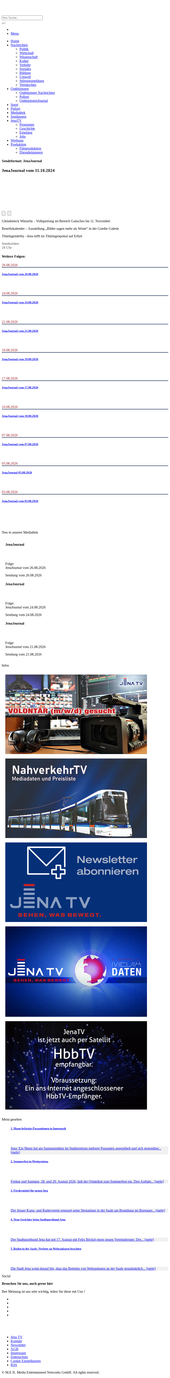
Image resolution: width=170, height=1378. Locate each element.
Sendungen (18, 116)
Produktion (18, 144)
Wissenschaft (28, 57)
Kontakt (16, 1341)
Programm (26, 124)
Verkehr (25, 65)
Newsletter (18, 1345)
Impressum (18, 1353)
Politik (24, 49)
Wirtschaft (26, 53)
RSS (14, 1365)
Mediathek (18, 112)
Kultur (24, 61)
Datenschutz (19, 1357)
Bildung (25, 73)
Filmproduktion (30, 148)
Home (15, 41)
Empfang (25, 132)
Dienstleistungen (31, 152)
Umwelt (25, 77)
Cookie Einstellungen (26, 1361)
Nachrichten (19, 45)
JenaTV (16, 120)
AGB (14, 1349)
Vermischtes (27, 85)
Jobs (22, 136)
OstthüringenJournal (33, 101)
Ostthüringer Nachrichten (37, 93)
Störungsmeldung (31, 81)
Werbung (17, 140)
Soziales (25, 69)
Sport (14, 104)
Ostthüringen (20, 89)
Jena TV (17, 1337)
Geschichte (27, 128)
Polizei (24, 97)
